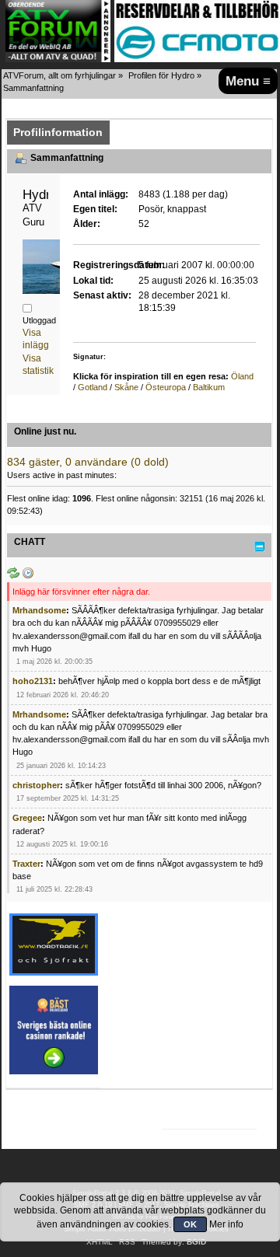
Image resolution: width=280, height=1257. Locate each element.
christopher (36, 785)
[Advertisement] (222, 970)
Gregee (27, 817)
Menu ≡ (248, 81)
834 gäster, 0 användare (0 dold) (88, 462)
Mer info (226, 1224)
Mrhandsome (39, 610)
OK (190, 1224)
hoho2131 (32, 681)
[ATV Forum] (57, 59)
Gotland (92, 387)
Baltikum (209, 387)
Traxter (26, 863)
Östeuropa (165, 387)
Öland (242, 376)
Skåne (126, 387)
